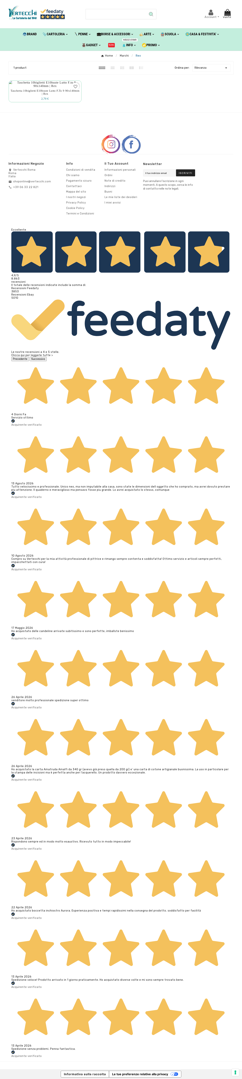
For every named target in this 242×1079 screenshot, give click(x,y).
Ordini (108, 175)
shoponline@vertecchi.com (32, 181)
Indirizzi (110, 186)
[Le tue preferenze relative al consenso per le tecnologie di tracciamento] (235, 1072)
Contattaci (74, 186)
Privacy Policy (76, 202)
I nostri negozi (76, 197)
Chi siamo (73, 175)
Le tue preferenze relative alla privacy (140, 1074)
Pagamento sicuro (79, 180)
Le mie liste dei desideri (121, 197)
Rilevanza (211, 68)
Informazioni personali (120, 169)
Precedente (20, 359)
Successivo (38, 359)
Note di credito (115, 180)
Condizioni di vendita (80, 169)
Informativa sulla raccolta (85, 1074)
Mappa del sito (76, 191)
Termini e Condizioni (80, 213)
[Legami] (111, 45)
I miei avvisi (113, 202)
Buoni (108, 191)
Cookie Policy (75, 208)
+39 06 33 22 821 (25, 187)
